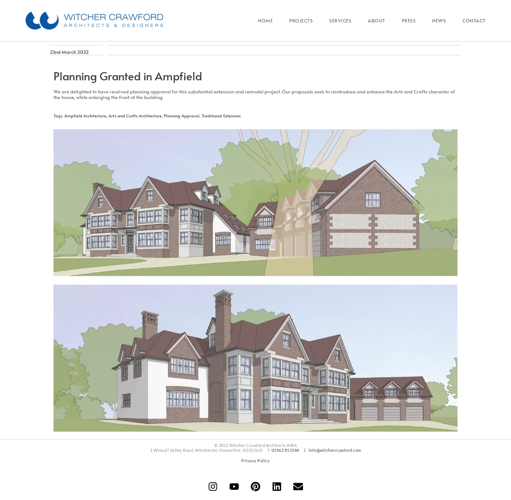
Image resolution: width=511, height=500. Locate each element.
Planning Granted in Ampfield (127, 75)
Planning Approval (181, 115)
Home (265, 20)
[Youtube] (234, 486)
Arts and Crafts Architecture (135, 115)
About (376, 20)
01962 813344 (285, 450)
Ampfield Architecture (85, 115)
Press (409, 20)
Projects (301, 20)
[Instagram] (213, 486)
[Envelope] (298, 486)
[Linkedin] (277, 486)
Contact (474, 20)
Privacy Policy (255, 460)
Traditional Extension (221, 115)
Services (340, 20)
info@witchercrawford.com (335, 450)
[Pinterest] (255, 486)
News (439, 20)
